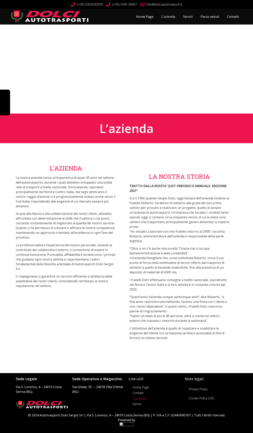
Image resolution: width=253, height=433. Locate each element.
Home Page (144, 16)
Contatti (233, 16)
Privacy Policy (198, 389)
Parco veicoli (210, 16)
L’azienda (168, 16)
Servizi (188, 16)
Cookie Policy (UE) (201, 398)
